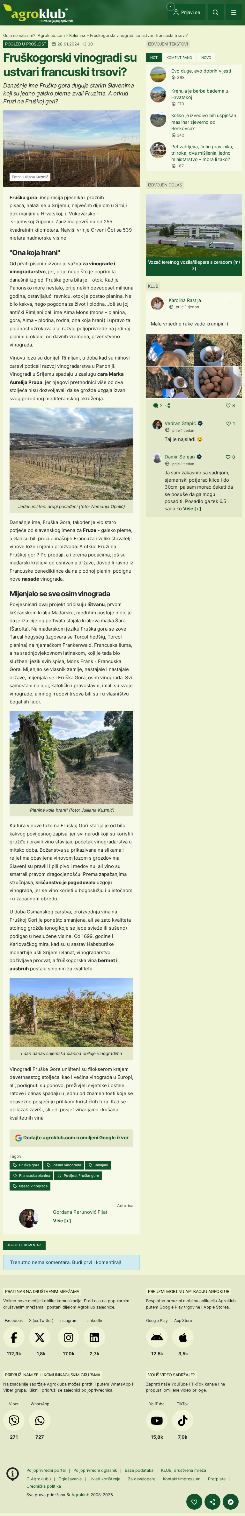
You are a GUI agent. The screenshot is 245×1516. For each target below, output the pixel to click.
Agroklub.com (51, 35)
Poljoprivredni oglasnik (95, 1470)
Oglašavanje (70, 1479)
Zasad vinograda (66, 1165)
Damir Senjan (180, 457)
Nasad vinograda (33, 1186)
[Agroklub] (38, 13)
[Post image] (170, 349)
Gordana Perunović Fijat (80, 1212)
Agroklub (80, 1494)
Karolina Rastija (185, 300)
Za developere (141, 1479)
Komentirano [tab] (179, 57)
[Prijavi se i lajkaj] (194, 1502)
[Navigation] (234, 12)
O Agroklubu (38, 1479)
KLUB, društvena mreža (183, 1470)
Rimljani (101, 1165)
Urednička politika (43, 1486)
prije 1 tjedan (187, 306)
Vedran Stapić (180, 423)
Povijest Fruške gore (81, 1175)
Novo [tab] (206, 57)
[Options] (231, 302)
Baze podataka (140, 1470)
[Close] (216, 12)
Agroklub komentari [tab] (24, 1245)
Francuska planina (34, 1175)
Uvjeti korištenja (104, 1479)
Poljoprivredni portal (46, 1470)
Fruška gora (28, 1165)
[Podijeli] (212, 1502)
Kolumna (77, 35)
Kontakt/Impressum (181, 1479)
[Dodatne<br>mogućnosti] (231, 1502)
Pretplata (217, 1479)
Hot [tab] (154, 57)
